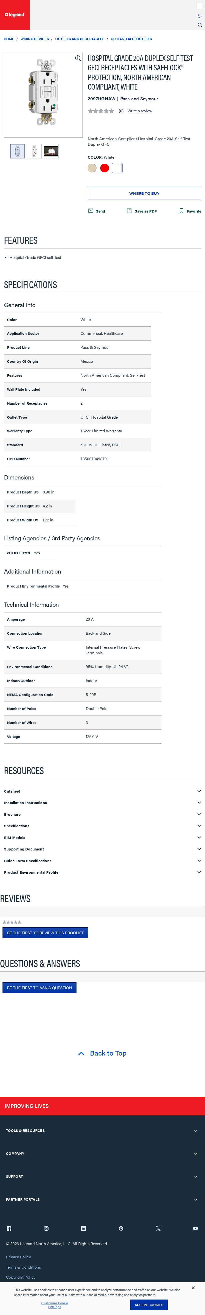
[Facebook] (9, 1229)
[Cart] (200, 16)
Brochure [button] (12, 814)
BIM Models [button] (14, 838)
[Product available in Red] (104, 168)
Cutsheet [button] (12, 791)
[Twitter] (158, 1229)
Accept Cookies (149, 1304)
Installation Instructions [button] (25, 803)
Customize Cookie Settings (54, 1305)
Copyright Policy (20, 1277)
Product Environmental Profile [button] (31, 872)
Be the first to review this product (47, 934)
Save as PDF (145, 210)
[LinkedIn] (83, 1229)
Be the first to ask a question (39, 987)
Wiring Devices (34, 38)
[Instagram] (46, 1229)
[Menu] (199, 6)
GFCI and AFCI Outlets (131, 38)
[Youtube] (195, 1229)
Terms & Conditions (23, 1267)
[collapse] (195, 1130)
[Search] (200, 24)
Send (100, 210)
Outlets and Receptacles (79, 38)
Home (9, 38)
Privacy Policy (18, 1257)
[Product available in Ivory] (92, 168)
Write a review (140, 111)
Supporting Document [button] (24, 849)
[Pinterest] (121, 1229)
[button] (77, 57)
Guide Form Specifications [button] (28, 861)
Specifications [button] (17, 826)
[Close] (193, 1287)
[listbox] (43, 95)
